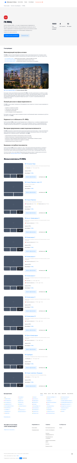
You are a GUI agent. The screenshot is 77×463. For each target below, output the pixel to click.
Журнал (60, 427)
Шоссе (49, 393)
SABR (18, 455)
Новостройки (34, 427)
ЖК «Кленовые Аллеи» (9, 58)
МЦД (56, 393)
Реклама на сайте (49, 446)
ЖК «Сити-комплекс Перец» (10, 59)
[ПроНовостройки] (11, 2)
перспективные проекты (16, 153)
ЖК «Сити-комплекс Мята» (10, 61)
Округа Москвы (70, 393)
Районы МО (64, 393)
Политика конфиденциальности (50, 434)
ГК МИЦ (32, 173)
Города (59, 393)
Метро (41, 393)
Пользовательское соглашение (49, 437)
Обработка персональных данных (50, 441)
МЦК (53, 393)
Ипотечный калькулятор (50, 427)
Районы (45, 393)
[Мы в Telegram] (72, 453)
